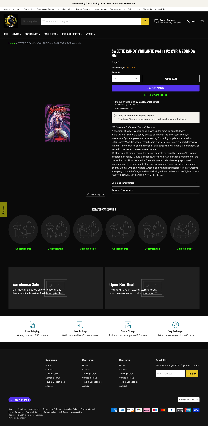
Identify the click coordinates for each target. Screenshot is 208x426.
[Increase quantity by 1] (136, 78)
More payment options (155, 95)
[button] (192, 21)
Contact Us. (29, 9)
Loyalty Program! (100, 9)
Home (6, 33)
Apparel (89, 33)
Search (7, 9)
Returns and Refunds (46, 9)
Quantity (116, 72)
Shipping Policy (65, 9)
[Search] (145, 21)
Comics (15, 33)
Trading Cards (31, 33)
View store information (124, 108)
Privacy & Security (82, 9)
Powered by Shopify (17, 418)
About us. (16, 9)
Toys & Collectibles (71, 33)
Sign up (192, 373)
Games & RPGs (50, 33)
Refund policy (134, 9)
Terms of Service (117, 9)
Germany (187, 399)
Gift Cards (147, 9)
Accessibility (160, 9)
